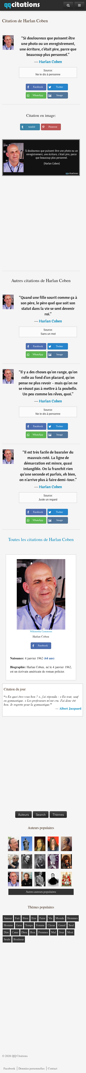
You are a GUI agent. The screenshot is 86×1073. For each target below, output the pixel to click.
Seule (7, 939)
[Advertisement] (43, 225)
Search (41, 814)
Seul (71, 925)
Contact (52, 1068)
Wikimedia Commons (41, 631)
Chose (51, 925)
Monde (60, 918)
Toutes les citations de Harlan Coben (41, 539)
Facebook (9, 1068)
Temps (29, 925)
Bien (25, 918)
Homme (8, 925)
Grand (61, 925)
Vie (50, 918)
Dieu (24, 932)
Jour (61, 932)
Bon (32, 932)
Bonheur (18, 939)
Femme (40, 925)
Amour (8, 918)
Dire (6, 932)
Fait (17, 918)
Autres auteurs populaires (41, 891)
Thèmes (58, 814)
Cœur (15, 932)
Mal (53, 932)
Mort (70, 932)
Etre (34, 918)
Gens (19, 925)
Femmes (43, 932)
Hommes (72, 918)
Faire (42, 918)
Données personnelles (32, 1068)
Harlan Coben (50, 61)
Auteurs (23, 814)
